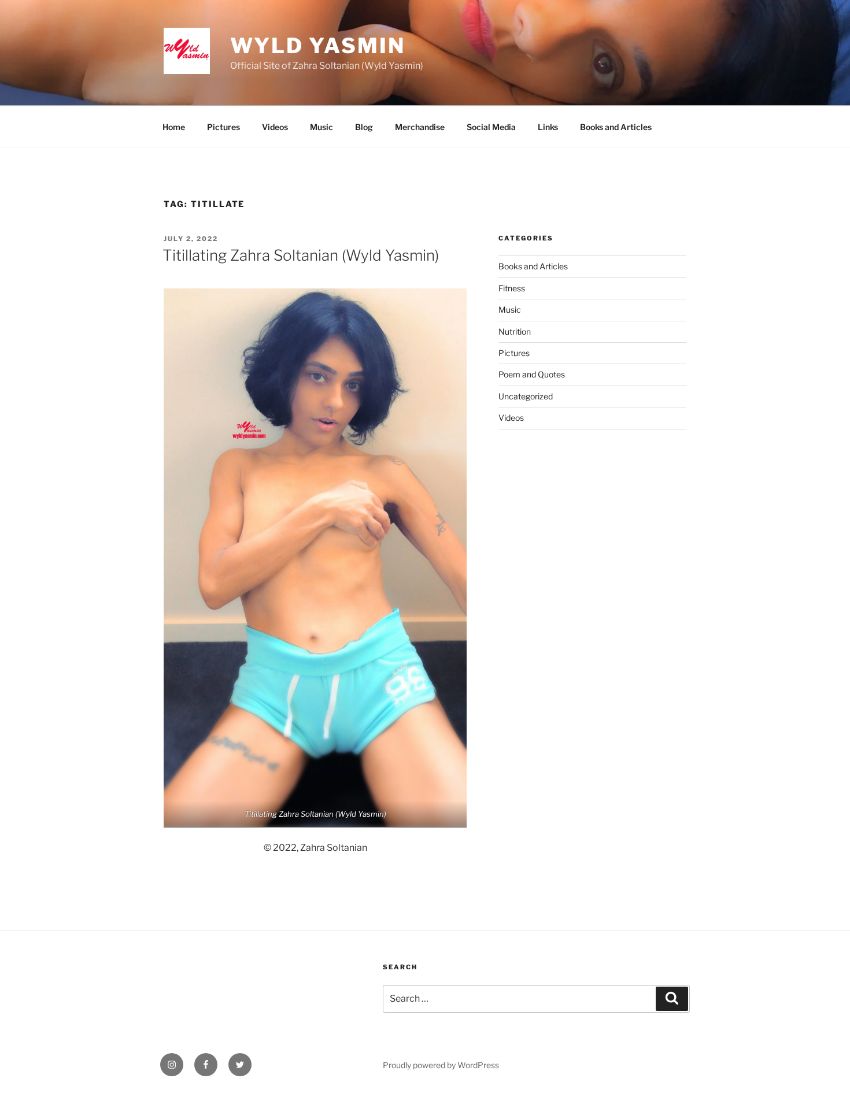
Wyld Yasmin (317, 45)
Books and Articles (616, 127)
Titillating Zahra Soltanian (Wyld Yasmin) (300, 255)
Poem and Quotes (531, 374)
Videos (275, 127)
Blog (364, 127)
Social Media (491, 127)
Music (321, 127)
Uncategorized (525, 396)
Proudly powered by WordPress (441, 1065)
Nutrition (514, 331)
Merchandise (420, 127)
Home (173, 127)
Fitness (511, 288)
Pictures (223, 127)
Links (548, 127)
